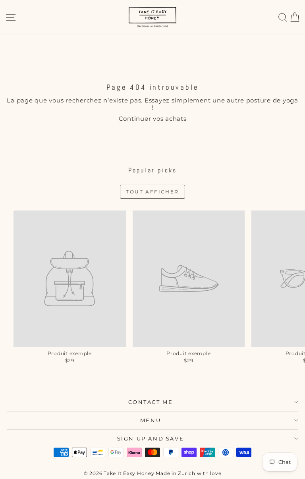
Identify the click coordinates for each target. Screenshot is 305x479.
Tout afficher (152, 192)
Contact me (150, 402)
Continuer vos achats (153, 118)
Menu (150, 420)
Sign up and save (150, 438)
